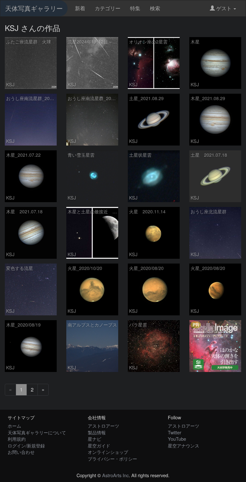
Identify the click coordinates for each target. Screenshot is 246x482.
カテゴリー (107, 8)
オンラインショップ (108, 451)
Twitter (174, 432)
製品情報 (97, 432)
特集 (135, 8)
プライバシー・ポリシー (112, 458)
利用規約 (17, 438)
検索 (155, 8)
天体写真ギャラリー (34, 8)
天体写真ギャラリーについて (37, 432)
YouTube (177, 438)
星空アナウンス (183, 445)
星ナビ (94, 438)
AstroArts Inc (115, 475)
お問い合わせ (21, 451)
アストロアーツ (103, 425)
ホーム (14, 425)
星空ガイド (99, 445)
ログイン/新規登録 (26, 445)
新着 (80, 8)
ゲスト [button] (224, 8)
